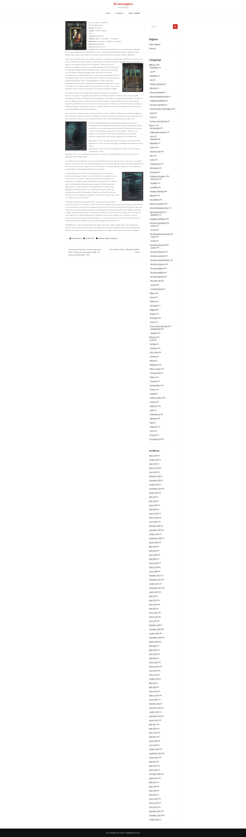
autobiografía (156, 329)
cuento (153, 237)
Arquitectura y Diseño (158, 132)
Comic (152, 160)
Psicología (153, 305)
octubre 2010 (154, 819)
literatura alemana (157, 252)
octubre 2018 (154, 534)
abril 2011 (152, 795)
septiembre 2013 (155, 716)
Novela (153, 230)
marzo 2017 (153, 613)
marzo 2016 (153, 662)
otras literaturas (157, 289)
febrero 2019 (154, 517)
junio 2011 (152, 786)
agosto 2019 (153, 493)
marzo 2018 (153, 563)
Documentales (155, 385)
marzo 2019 (153, 513)
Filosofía (153, 88)
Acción (152, 340)
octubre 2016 (154, 633)
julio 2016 (152, 646)
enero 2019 (153, 522)
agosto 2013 (153, 720)
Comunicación (155, 164)
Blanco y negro (155, 369)
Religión (153, 310)
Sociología (153, 318)
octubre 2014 (154, 679)
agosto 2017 (153, 592)
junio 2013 (152, 728)
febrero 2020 (154, 468)
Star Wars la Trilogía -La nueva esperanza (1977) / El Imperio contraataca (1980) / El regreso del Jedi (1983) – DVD (84, 252)
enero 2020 (153, 472)
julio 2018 (152, 546)
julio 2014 (152, 683)
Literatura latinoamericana (160, 234)
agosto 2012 (153, 757)
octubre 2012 (154, 749)
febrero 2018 (153, 567)
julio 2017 (152, 596)
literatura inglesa (157, 268)
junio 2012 (152, 766)
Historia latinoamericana (159, 96)
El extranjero (123, 4)
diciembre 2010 (154, 811)
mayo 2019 (153, 505)
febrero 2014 (154, 695)
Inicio (108, 13)
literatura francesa (158, 264)
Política (152, 301)
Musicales (153, 418)
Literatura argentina (157, 223)
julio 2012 (152, 761)
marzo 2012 (153, 770)
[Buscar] (175, 26)
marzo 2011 (153, 799)
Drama (152, 389)
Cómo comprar (134, 13)
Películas (152, 337)
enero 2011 (153, 807)
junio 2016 (152, 650)
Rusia (152, 422)
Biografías (153, 76)
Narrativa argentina (157, 105)
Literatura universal (157, 245)
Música (152, 293)
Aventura (153, 356)
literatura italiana (157, 272)
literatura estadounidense (160, 260)
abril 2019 (152, 509)
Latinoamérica (155, 414)
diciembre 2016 (154, 625)
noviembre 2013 (155, 708)
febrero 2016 (153, 666)
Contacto (119, 13)
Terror (152, 431)
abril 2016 (152, 658)
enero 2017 (153, 621)
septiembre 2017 (155, 588)
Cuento (153, 226)
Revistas (153, 314)
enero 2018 (153, 571)
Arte (151, 72)
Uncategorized (154, 439)
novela (153, 241)
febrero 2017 (153, 617)
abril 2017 (152, 608)
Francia (152, 402)
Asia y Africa (154, 352)
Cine (151, 80)
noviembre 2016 (155, 629)
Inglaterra (153, 406)
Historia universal (156, 212)
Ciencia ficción (155, 151)
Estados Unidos (104, 238)
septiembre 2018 (155, 538)
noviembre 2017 (155, 580)
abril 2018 (152, 559)
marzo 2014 (153, 691)
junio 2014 (153, 687)
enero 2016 (153, 670)
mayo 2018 (153, 555)
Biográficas (154, 365)
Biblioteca (152, 65)
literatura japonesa (158, 276)
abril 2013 (152, 737)
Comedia (153, 381)
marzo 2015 (153, 675)
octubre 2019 (154, 484)
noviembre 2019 (155, 480)
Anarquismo (154, 67)
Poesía (152, 113)
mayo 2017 (153, 604)
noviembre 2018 (155, 530)
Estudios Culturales (157, 191)
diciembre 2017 (154, 575)
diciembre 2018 (154, 526)
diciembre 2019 (154, 476)
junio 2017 (152, 600)
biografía (154, 333)
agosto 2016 (153, 642)
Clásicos (153, 377)
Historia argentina (157, 92)
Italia (152, 410)
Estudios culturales (157, 84)
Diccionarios (154, 168)
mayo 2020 (153, 464)
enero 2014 (153, 699)
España (152, 394)
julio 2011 (152, 782)
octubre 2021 (154, 460)
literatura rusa (156, 281)
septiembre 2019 (155, 489)
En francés (155, 179)
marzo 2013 (153, 741)
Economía (153, 172)
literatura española (158, 256)
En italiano (154, 187)
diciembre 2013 (154, 704)
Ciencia (152, 147)
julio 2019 (152, 497)
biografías (154, 139)
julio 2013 (152, 724)
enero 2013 (153, 745)
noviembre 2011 (154, 774)
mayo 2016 (153, 654)
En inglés (154, 183)
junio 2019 (153, 501)
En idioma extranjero (157, 176)
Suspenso (114, 238)
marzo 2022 (153, 455)
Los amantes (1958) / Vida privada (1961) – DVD (124, 250)
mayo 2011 (153, 790)
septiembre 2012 (155, 753)
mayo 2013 (153, 733)
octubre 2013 (154, 712)
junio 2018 (152, 551)
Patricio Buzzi (76, 238)
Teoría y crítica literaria (158, 121)
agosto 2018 (153, 542)
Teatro (152, 117)
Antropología (155, 128)
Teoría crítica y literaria (158, 326)
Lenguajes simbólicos (158, 100)
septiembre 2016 (155, 637)
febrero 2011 (153, 803)
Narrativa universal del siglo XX (161, 109)
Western (153, 435)
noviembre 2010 (155, 815)
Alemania (153, 344)
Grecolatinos (154, 200)
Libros (151, 125)
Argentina (153, 348)
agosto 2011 (153, 778)
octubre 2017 (154, 584)
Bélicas (152, 360)
